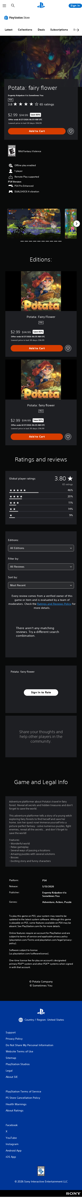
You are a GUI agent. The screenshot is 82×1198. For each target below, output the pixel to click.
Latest (8, 29)
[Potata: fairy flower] (34, 224)
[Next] (76, 223)
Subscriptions (59, 29)
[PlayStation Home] (41, 5)
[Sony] (73, 1196)
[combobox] (41, 548)
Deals (41, 29)
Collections (25, 29)
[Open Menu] (4, 5)
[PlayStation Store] (17, 17)
